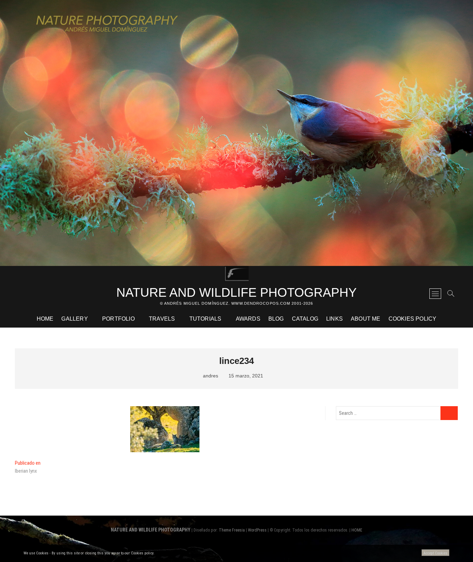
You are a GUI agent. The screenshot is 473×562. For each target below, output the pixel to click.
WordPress (257, 530)
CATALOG (305, 319)
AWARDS (248, 319)
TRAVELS (162, 319)
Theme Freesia (232, 530)
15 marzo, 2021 (245, 375)
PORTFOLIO (118, 319)
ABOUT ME (366, 319)
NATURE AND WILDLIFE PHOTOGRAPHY (236, 292)
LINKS (334, 319)
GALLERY (74, 319)
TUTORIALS (205, 319)
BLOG (276, 319)
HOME (45, 319)
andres (210, 375)
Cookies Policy (413, 319)
